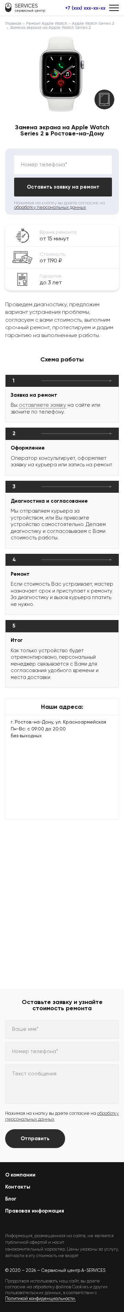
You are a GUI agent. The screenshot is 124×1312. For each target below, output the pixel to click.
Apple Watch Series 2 (93, 23)
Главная (13, 23)
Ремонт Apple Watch (46, 23)
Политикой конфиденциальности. (40, 1298)
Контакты (17, 1187)
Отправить (35, 1138)
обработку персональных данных (50, 207)
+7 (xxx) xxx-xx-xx (85, 8)
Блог (11, 1199)
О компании (20, 1175)
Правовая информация (34, 1211)
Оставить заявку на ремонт (63, 187)
